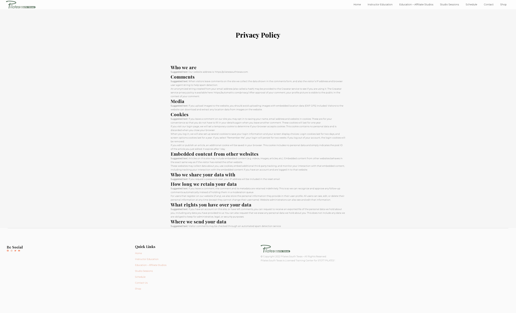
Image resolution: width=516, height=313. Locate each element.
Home (138, 253)
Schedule (140, 277)
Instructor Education (147, 259)
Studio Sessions (144, 271)
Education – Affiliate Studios (150, 265)
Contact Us (141, 283)
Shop (138, 288)
